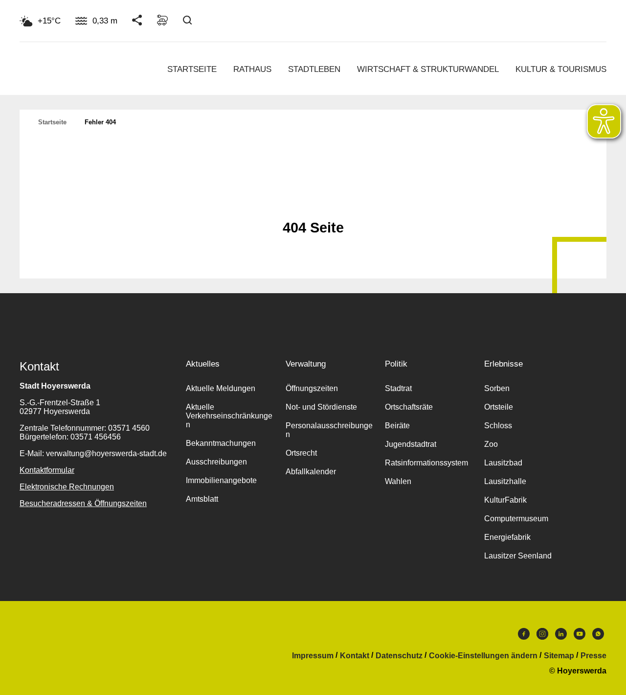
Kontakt (354, 656)
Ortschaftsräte (409, 407)
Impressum (313, 656)
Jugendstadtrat (410, 444)
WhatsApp (598, 636)
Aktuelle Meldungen (220, 388)
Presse (593, 656)
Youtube (579, 636)
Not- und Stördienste (321, 407)
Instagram (542, 636)
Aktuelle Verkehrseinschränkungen (229, 416)
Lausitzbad (503, 463)
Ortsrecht (301, 453)
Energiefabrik (507, 537)
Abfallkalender (311, 471)
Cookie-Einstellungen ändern (483, 656)
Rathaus (252, 69)
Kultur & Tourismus (560, 69)
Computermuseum (516, 518)
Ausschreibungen (216, 462)
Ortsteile (498, 407)
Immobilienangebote (221, 480)
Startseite (192, 69)
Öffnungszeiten (312, 388)
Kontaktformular (47, 470)
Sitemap (559, 656)
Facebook (523, 636)
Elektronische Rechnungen (67, 487)
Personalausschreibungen (329, 430)
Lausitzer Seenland (518, 556)
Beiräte (397, 425)
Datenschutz (399, 656)
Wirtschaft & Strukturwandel (428, 69)
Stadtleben (314, 69)
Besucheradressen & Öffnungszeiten (83, 503)
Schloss (498, 425)
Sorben (497, 388)
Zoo (491, 444)
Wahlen (398, 481)
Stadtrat (398, 388)
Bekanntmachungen (221, 443)
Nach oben (313, 203)
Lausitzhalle (505, 481)
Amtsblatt (202, 499)
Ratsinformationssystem (426, 463)
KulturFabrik (505, 500)
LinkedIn (561, 636)
